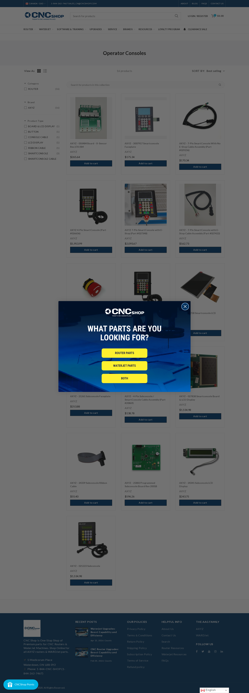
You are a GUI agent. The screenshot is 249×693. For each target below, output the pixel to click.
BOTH (124, 378)
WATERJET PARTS (124, 365)
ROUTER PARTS (124, 353)
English (210, 690)
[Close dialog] (185, 306)
